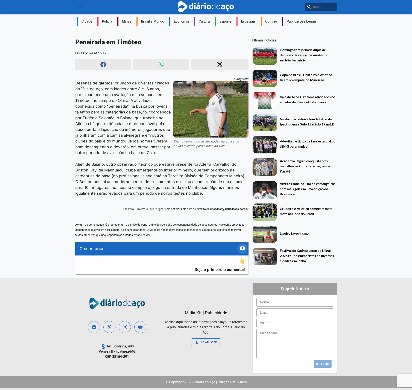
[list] (161, 265)
